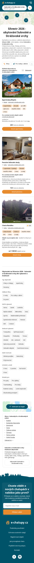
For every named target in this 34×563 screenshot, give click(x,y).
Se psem (6, 299)
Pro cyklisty (15, 380)
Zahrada (21, 344)
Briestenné (9, 425)
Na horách (22, 368)
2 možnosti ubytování (8, 117)
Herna (5, 307)
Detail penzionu (17, 192)
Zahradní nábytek (8, 348)
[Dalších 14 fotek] (17, 85)
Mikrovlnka (18, 312)
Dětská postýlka (8, 356)
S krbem (11, 324)
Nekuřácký (19, 356)
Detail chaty (17, 255)
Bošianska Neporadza (13, 423)
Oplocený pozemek (9, 344)
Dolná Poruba (10, 437)
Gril (24, 340)
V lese (5, 372)
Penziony (6, 287)
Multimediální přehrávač (18, 316)
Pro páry (6, 380)
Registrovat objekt (17, 537)
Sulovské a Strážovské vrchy (16, 102)
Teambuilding (7, 385)
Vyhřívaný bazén (19, 332)
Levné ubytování (21, 389)
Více (28, 121)
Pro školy (17, 385)
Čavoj (8, 428)
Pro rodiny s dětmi (16, 295)
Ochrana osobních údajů (17, 532)
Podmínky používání (17, 528)
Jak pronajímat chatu (17, 541)
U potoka (13, 368)
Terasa (25, 336)
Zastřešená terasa (22, 348)
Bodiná (8, 420)
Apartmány (19, 283)
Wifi (4, 324)
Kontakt (17, 550)
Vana (26, 312)
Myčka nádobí (7, 312)
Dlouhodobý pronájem (10, 393)
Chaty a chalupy (8, 283)
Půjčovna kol (7, 360)
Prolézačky (16, 336)
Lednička (20, 307)
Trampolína (6, 332)
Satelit (12, 307)
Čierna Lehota (10, 435)
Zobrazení (28, 70)
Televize (22, 320)
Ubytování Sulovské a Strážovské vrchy (17, 462)
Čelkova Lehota (11, 430)
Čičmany (9, 432)
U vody (5, 295)
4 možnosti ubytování (8, 176)
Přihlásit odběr (17, 512)
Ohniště (5, 340)
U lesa (5, 368)
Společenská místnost (10, 320)
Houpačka (6, 336)
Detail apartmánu (17, 129)
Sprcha (5, 316)
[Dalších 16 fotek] (17, 148)
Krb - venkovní (15, 340)
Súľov (5, 165)
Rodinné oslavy (8, 389)
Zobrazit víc (8, 440)
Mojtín (5, 102)
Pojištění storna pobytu (17, 546)
